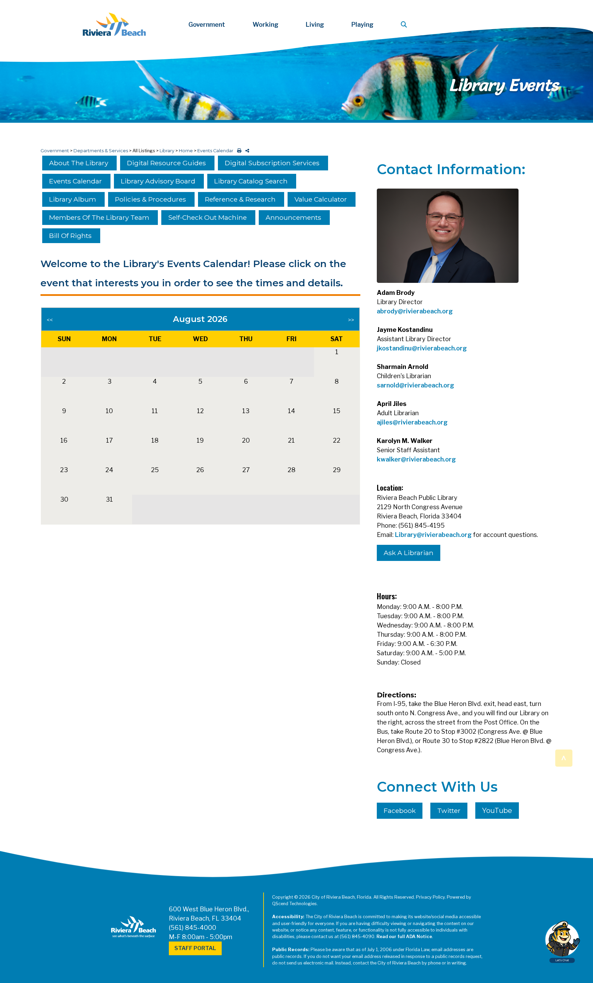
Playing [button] (362, 24)
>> (351, 320)
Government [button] (206, 24)
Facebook (400, 810)
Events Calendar (215, 150)
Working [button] (265, 24)
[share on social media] (246, 150)
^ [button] (563, 757)
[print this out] (238, 150)
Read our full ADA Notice (404, 936)
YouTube (497, 810)
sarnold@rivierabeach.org (415, 385)
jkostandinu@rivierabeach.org (422, 348)
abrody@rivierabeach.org (415, 311)
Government (54, 150)
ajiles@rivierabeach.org (412, 422)
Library (167, 150)
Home (186, 150)
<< (50, 320)
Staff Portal (195, 948)
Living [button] (315, 24)
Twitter (449, 810)
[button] (405, 24)
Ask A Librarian (408, 553)
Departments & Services (100, 150)
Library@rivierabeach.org (433, 534)
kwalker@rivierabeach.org (416, 459)
